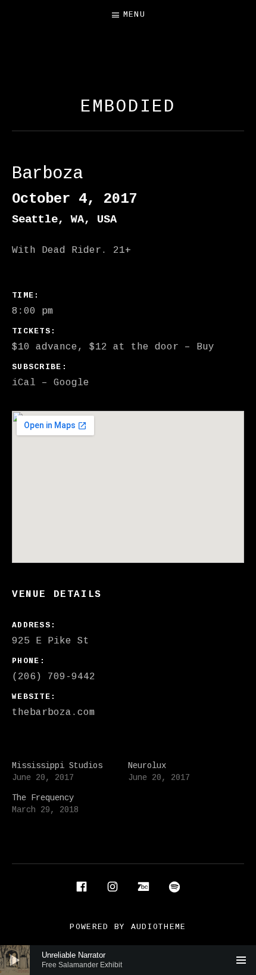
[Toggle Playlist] (241, 960)
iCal (24, 382)
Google (71, 382)
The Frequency (43, 798)
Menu (134, 14)
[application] (128, 960)
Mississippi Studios (57, 765)
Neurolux (147, 765)
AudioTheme (158, 927)
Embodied (127, 107)
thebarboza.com (53, 712)
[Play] (14, 960)
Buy (205, 347)
